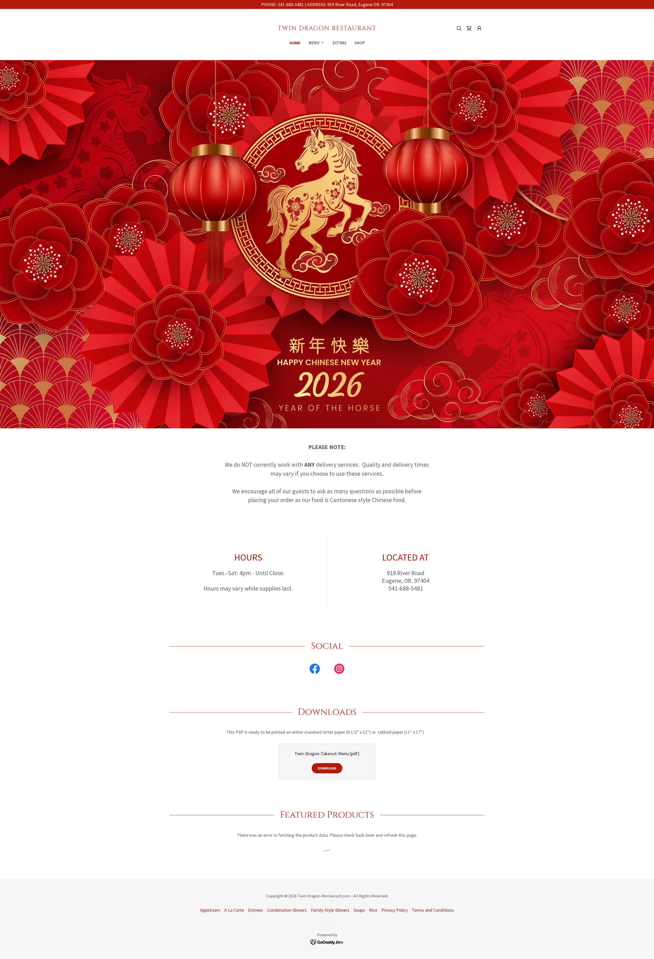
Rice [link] (373, 910)
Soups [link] (359, 910)
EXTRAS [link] (339, 42)
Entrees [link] (255, 910)
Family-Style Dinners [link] (330, 910)
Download (327, 768)
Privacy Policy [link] (394, 910)
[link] (327, 28)
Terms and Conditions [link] (433, 910)
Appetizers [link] (210, 910)
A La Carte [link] (234, 910)
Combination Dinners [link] (287, 910)
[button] (479, 28)
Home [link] (294, 42)
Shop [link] (360, 42)
